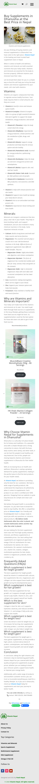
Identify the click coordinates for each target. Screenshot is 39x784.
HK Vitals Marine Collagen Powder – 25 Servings (20, 412)
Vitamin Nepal (29, 55)
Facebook (26, 703)
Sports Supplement (8, 747)
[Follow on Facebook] (2, 770)
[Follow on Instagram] (6, 770)
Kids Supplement (7, 755)
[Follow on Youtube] (11, 770)
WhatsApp (15, 703)
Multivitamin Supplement (10, 751)
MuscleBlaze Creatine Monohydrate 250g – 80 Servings (20, 363)
